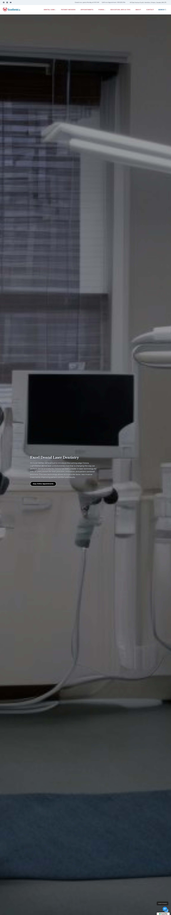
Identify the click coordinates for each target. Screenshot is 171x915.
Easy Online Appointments (43, 484)
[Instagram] (7, 2)
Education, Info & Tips (120, 9)
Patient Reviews (68, 9)
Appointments (87, 9)
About (138, 9)
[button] (165, 909)
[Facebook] (3, 2)
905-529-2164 (121, 2)
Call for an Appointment (109, 2)
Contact (150, 9)
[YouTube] (10, 2)
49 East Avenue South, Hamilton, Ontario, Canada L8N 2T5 (148, 2)
